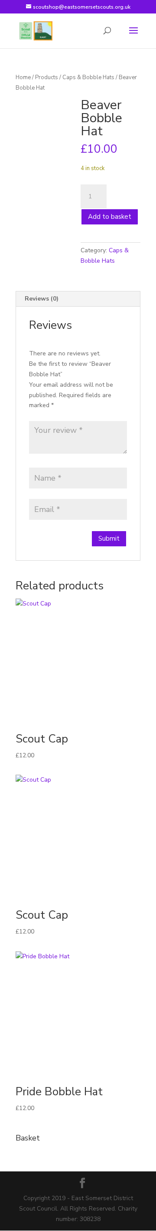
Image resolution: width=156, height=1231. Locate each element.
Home (23, 77)
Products (46, 77)
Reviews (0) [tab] (41, 298)
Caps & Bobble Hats (88, 77)
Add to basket (109, 216)
